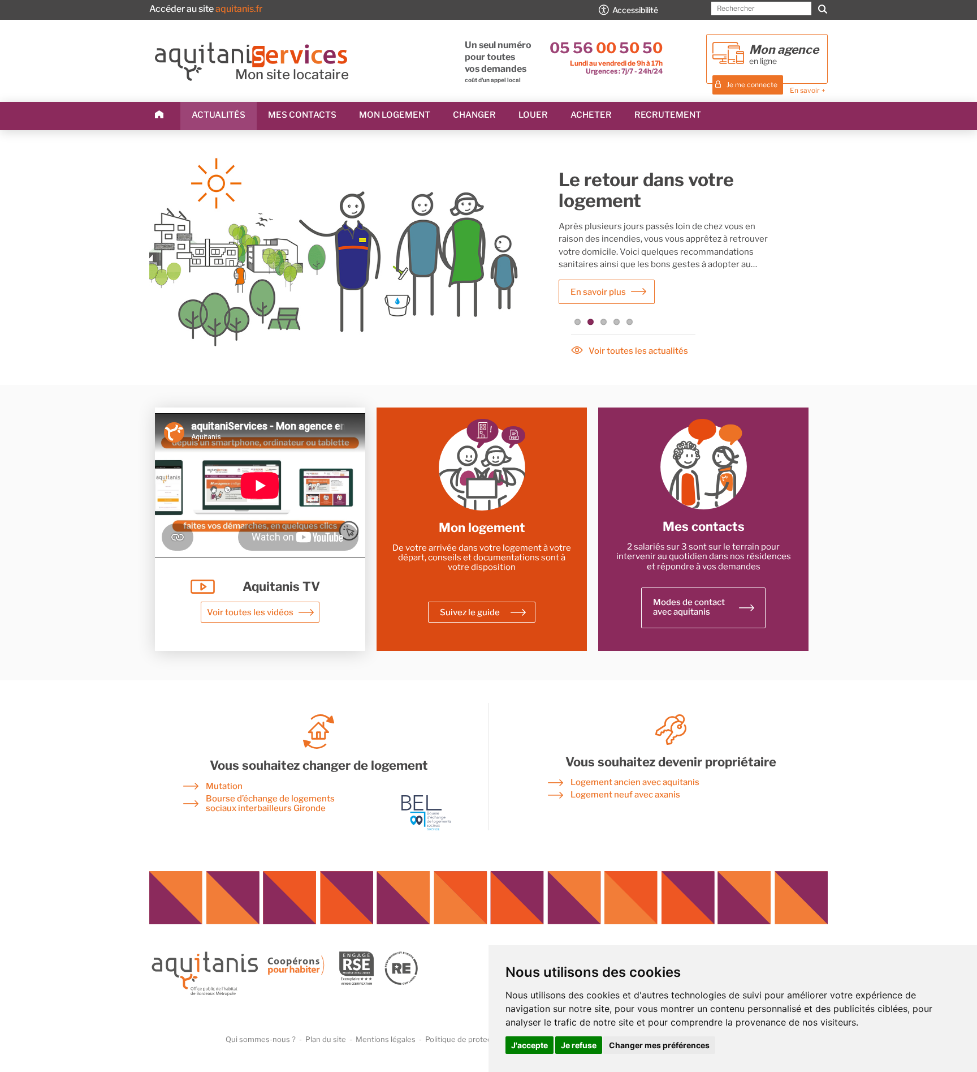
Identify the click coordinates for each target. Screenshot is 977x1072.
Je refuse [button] (578, 1045)
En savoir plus (598, 292)
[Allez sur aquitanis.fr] (285, 996)
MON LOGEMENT (394, 115)
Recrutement (667, 115)
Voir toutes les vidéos (250, 612)
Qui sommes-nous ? (261, 1039)
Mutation (224, 786)
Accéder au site (205, 8)
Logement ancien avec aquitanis (634, 782)
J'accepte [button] (529, 1045)
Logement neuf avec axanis (625, 795)
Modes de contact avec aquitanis (689, 607)
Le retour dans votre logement (646, 190)
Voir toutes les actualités (638, 351)
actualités (218, 115)
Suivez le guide (470, 612)
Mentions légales (386, 1039)
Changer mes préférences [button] (659, 1045)
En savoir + (807, 90)
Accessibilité (635, 10)
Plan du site (325, 1039)
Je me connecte (752, 84)
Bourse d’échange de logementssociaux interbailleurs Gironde (270, 803)
